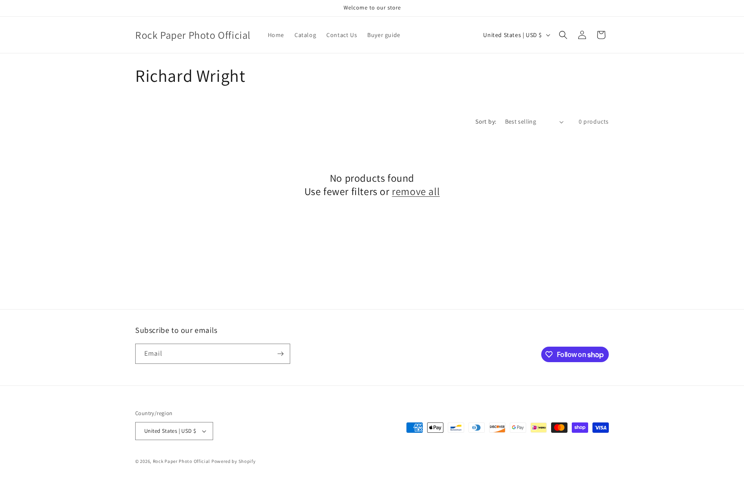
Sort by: (485, 121)
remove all (416, 191)
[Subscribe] (280, 354)
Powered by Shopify (233, 461)
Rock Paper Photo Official (182, 461)
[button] (563, 34)
